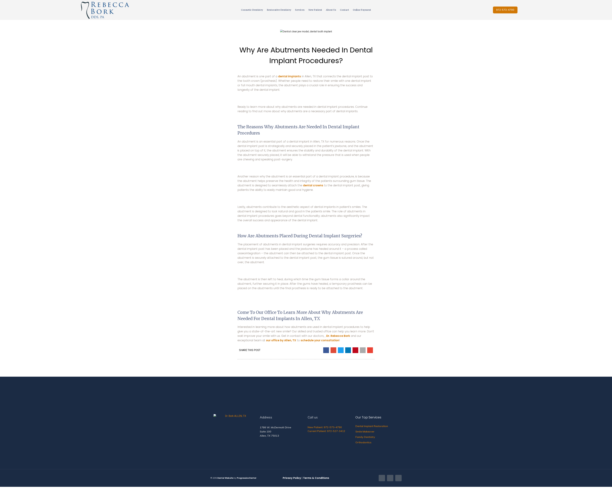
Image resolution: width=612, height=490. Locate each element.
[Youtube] (398, 478)
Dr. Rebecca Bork (338, 336)
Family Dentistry (365, 437)
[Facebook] (382, 478)
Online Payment (362, 9)
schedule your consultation (320, 340)
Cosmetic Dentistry (252, 9)
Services (300, 9)
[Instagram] (390, 478)
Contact (344, 9)
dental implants (289, 76)
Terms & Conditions (316, 478)
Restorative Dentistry (279, 9)
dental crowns (313, 185)
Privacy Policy (292, 478)
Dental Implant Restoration (371, 426)
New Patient (315, 9)
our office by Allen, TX (281, 340)
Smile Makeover (364, 431)
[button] (505, 10)
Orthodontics (363, 442)
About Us (331, 9)
